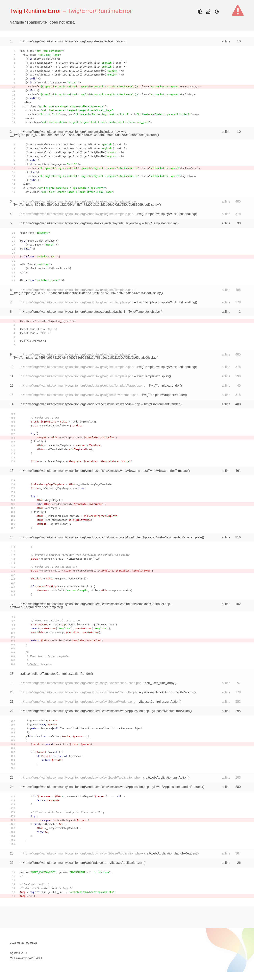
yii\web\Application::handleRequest (177, 786)
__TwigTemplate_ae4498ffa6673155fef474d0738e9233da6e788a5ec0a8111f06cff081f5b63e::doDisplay (83, 357)
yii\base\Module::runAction (171, 711)
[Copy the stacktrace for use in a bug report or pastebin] (199, 11)
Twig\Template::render (164, 385)
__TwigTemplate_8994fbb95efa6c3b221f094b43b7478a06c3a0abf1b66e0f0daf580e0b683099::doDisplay (84, 204)
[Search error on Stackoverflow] (208, 11)
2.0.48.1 (36, 958)
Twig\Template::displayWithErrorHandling (166, 214)
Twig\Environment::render (161, 404)
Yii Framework (20, 958)
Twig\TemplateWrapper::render (163, 395)
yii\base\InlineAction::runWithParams (168, 692)
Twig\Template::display (160, 223)
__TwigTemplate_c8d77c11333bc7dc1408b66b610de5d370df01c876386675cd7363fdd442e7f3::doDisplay (85, 293)
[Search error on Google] (216, 11)
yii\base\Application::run (126, 862)
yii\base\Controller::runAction (159, 701)
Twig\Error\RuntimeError (99, 11)
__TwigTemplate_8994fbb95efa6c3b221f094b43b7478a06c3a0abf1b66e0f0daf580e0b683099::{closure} (83, 135)
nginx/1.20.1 (18, 953)
